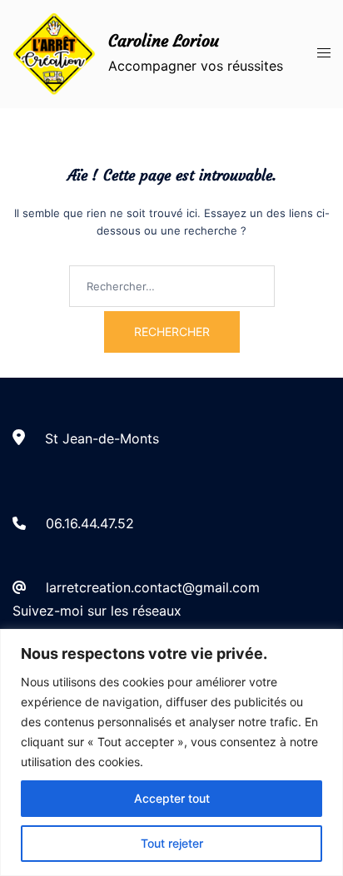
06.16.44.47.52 (90, 523)
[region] (171, 752)
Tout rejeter (172, 843)
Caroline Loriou (163, 40)
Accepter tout (172, 798)
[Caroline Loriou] (54, 54)
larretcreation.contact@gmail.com (153, 587)
